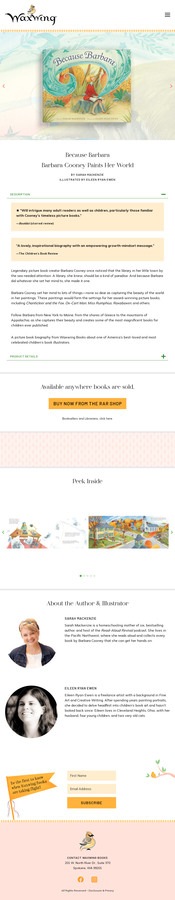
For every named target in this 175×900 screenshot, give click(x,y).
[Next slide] (171, 86)
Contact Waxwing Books (87, 857)
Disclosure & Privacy (101, 890)
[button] (46, 532)
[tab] (81, 576)
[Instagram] (94, 879)
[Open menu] (167, 15)
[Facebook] (81, 879)
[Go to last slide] (4, 86)
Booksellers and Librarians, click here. (87, 418)
